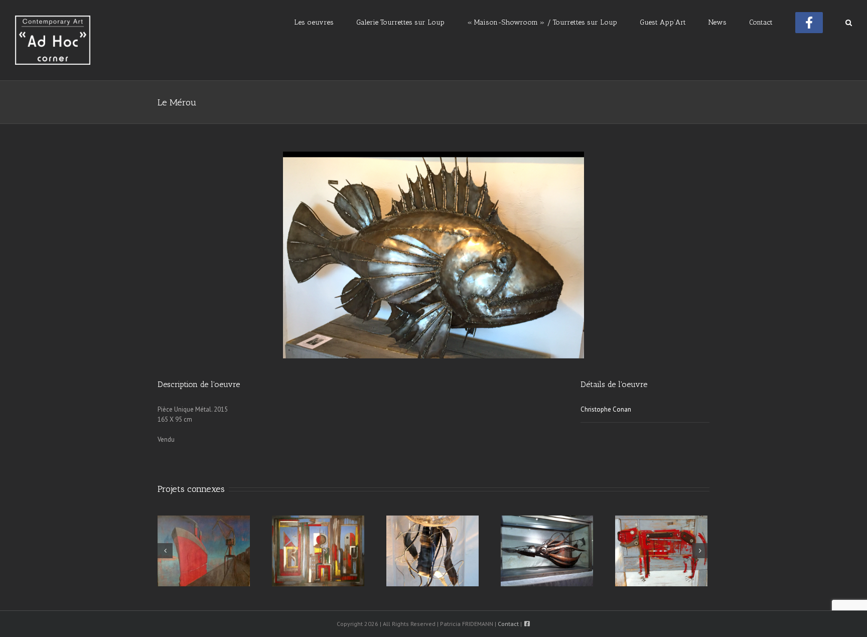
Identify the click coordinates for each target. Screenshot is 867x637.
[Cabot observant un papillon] (661, 550)
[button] (848, 21)
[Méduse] (432, 550)
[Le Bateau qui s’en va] (204, 550)
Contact (508, 623)
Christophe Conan (606, 409)
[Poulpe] (547, 550)
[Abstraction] (318, 550)
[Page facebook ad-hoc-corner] (809, 21)
